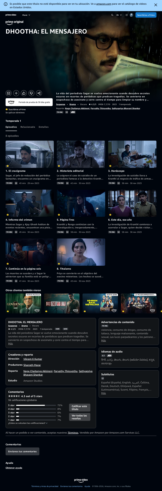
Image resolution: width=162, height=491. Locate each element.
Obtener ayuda (14, 467)
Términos (73, 432)
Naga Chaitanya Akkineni (77, 108)
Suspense (60, 104)
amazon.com (103, 3)
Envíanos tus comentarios (71, 486)
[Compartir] (39, 93)
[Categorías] (126, 15)
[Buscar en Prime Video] (112, 15)
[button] (28, 423)
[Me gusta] (24, 93)
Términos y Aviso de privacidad (44, 486)
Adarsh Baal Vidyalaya (100, 304)
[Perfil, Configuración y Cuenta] (131, 15)
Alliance (138, 304)
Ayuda (87, 486)
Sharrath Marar (32, 365)
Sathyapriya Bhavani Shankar (126, 108)
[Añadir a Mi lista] (16, 93)
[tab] (11, 127)
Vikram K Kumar (32, 358)
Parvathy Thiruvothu (101, 108)
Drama (72, 104)
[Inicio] (11, 15)
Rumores (61, 304)
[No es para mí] (31, 93)
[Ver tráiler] (9, 93)
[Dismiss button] (156, 4)
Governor (23, 304)
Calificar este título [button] (79, 407)
